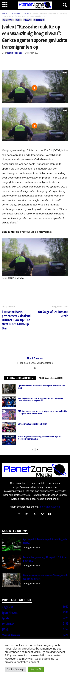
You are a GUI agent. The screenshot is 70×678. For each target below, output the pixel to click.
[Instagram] (28, 514)
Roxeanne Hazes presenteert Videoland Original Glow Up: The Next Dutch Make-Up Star (16, 320)
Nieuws (27, 20)
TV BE (26, 13)
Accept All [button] (35, 669)
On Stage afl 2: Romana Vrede (53, 314)
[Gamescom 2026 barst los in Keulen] (9, 427)
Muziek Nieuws (11, 635)
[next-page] (37, 449)
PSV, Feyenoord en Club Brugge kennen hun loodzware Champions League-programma (40, 399)
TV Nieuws (15, 13)
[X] (14, 62)
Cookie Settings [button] (15, 669)
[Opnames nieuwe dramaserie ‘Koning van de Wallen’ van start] (9, 389)
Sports (5, 618)
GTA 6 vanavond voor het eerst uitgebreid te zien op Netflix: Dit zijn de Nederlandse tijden (42, 412)
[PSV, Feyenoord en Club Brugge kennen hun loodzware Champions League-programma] (9, 401)
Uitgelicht (39, 20)
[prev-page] (33, 449)
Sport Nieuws (10, 613)
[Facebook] (5, 62)
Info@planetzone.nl (49, 506)
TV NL (5, 629)
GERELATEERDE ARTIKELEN (20, 378)
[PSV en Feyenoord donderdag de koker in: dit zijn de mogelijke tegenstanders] (9, 440)
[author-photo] (35, 346)
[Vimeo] (43, 514)
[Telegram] (31, 62)
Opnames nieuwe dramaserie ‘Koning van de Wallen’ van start (41, 386)
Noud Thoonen (14, 52)
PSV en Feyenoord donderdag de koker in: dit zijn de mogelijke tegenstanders (39, 437)
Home (4, 13)
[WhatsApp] (23, 62)
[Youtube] (50, 514)
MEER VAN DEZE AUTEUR (51, 378)
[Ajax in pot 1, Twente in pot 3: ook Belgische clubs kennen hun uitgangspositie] (11, 544)
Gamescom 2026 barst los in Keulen (32, 423)
